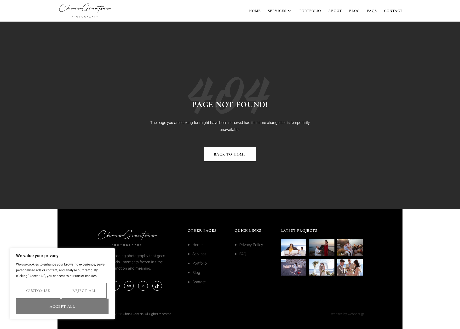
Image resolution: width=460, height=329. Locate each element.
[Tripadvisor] (129, 286)
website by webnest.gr (347, 314)
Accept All (62, 306)
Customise (38, 290)
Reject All (84, 290)
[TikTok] (157, 286)
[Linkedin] (143, 286)
